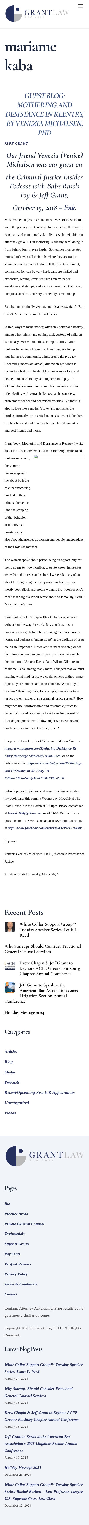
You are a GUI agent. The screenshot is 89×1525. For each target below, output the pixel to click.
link (69, 207)
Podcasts (12, 1082)
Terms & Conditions (21, 1284)
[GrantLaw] (37, 23)
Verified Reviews (18, 1264)
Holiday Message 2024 (24, 1012)
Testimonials (15, 1234)
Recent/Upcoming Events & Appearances (40, 1092)
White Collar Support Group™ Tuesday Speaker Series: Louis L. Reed (48, 930)
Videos (10, 1113)
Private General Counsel (24, 1224)
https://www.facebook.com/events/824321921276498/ (45, 828)
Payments (12, 1254)
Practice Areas (16, 1214)
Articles (11, 1051)
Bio (7, 1204)
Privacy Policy (16, 1274)
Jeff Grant (16, 144)
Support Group (17, 1244)
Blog (9, 1062)
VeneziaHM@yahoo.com (25, 813)
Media (10, 1072)
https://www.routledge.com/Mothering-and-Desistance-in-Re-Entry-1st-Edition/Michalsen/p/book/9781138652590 (43, 770)
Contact (11, 1294)
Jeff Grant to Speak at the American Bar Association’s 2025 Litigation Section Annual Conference (41, 993)
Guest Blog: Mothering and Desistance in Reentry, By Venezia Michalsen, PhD (44, 114)
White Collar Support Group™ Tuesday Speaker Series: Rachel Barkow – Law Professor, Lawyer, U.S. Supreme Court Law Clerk (44, 1492)
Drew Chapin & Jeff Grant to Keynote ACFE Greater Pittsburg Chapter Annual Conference (49, 968)
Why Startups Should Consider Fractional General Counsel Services (43, 949)
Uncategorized (17, 1102)
